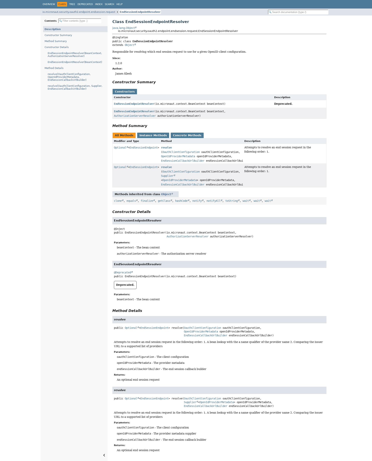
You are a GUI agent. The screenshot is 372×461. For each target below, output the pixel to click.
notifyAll (213, 200)
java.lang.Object (123, 27)
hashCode (181, 200)
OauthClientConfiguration (181, 152)
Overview (49, 4)
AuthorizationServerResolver (135, 115)
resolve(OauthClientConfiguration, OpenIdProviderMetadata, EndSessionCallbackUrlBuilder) (69, 77)
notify (197, 200)
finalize (147, 200)
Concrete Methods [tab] (187, 135)
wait (246, 200)
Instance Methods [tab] (153, 135)
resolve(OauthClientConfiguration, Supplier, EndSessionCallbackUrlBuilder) (75, 87)
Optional (120, 147)
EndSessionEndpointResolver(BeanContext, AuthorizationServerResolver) (75, 55)
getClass (164, 200)
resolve (166, 147)
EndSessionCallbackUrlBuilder (182, 160)
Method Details (54, 68)
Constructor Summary (58, 35)
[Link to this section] (158, 82)
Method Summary (56, 41)
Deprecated (85, 4)
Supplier (167, 175)
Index (98, 4)
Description (53, 29)
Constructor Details (57, 47)
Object (129, 44)
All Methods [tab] (124, 135)
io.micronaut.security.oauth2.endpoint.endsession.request (78, 11)
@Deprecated (122, 272)
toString (231, 200)
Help (119, 4)
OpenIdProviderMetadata (178, 156)
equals (131, 200)
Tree (72, 4)
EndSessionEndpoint (144, 147)
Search (109, 4)
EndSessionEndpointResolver (140, 11)
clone (118, 200)
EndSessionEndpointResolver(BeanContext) (75, 62)
